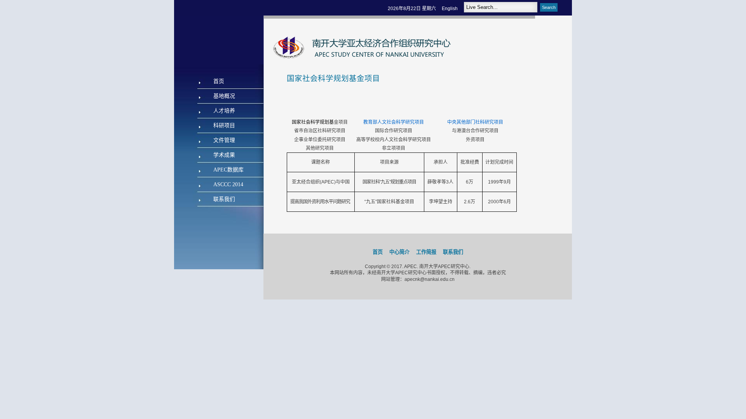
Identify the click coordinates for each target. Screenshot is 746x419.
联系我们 (453, 252)
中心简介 (399, 252)
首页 (378, 252)
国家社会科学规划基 (313, 122)
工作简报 (426, 252)
